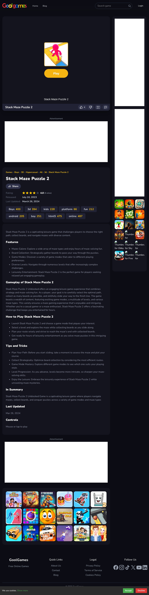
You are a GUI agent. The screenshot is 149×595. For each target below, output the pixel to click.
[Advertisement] (56, 141)
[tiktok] (127, 567)
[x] (133, 567)
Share (15, 186)
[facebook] (116, 567)
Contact (56, 570)
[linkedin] (145, 567)
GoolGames (18, 560)
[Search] (129, 6)
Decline (141, 590)
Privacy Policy (93, 565)
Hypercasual (32, 172)
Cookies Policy (93, 575)
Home (35, 6)
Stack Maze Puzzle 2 (58, 172)
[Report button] (105, 107)
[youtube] (139, 567)
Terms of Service (93, 570)
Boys (16, 172)
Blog (45, 6)
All (41, 172)
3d (45, 172)
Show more (22, 590)
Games (9, 172)
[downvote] (90, 107)
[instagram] (122, 567)
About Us (56, 565)
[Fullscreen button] (98, 107)
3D (22, 172)
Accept (128, 590)
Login (140, 5)
